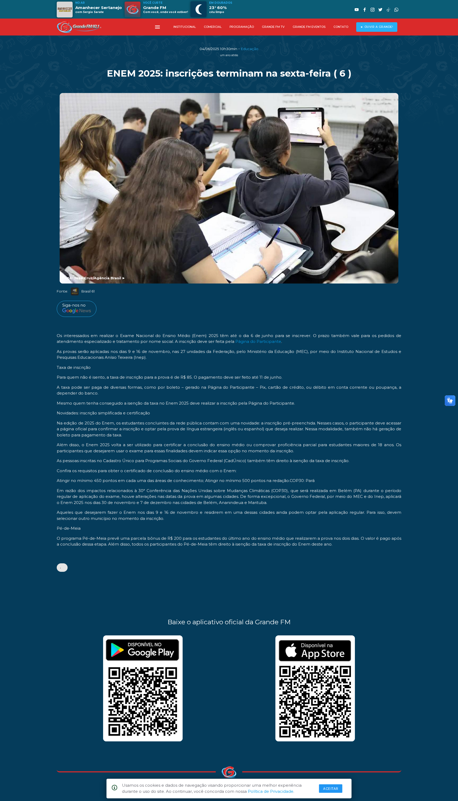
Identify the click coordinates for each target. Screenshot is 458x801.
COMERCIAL (213, 27)
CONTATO (340, 27)
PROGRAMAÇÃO (242, 27)
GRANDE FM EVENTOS (309, 27)
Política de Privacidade (270, 791)
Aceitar (330, 788)
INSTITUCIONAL (184, 27)
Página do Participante (258, 341)
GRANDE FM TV (273, 27)
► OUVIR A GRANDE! (376, 27)
